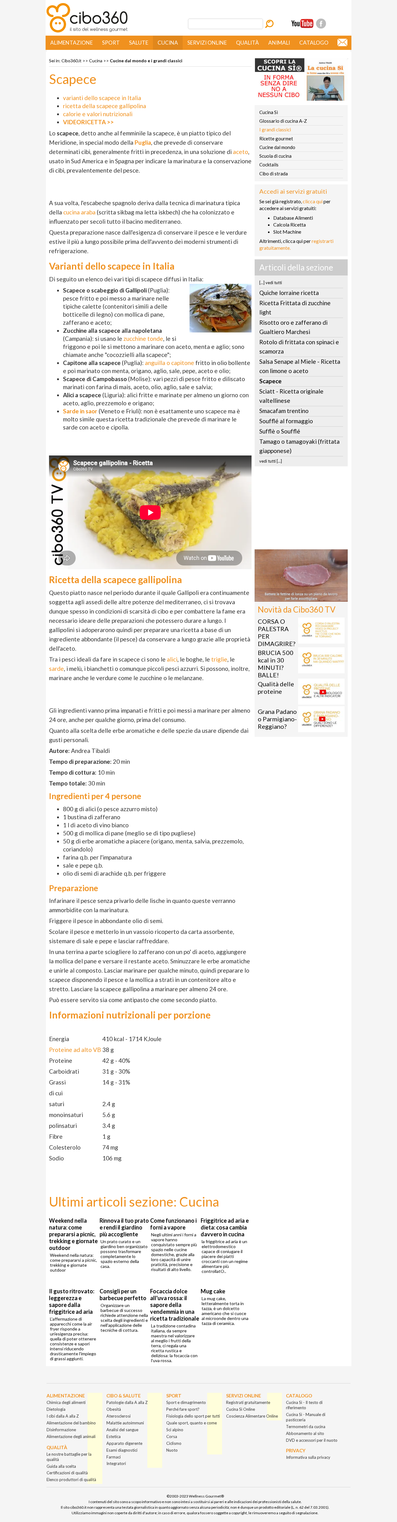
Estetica (113, 1436)
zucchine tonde (143, 338)
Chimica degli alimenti (66, 1402)
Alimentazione (71, 42)
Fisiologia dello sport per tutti (193, 1416)
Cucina (168, 42)
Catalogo (313, 42)
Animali (279, 42)
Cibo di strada (273, 173)
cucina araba (79, 212)
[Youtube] (302, 24)
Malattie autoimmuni (125, 1422)
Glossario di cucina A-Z (283, 121)
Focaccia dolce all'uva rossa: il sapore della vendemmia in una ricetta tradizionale (174, 1305)
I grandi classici (275, 129)
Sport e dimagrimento (186, 1402)
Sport (111, 42)
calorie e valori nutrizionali (97, 113)
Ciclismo (173, 1443)
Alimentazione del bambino (71, 1422)
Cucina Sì (268, 112)
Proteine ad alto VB (75, 1049)
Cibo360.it (71, 60)
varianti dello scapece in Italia (102, 97)
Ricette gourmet (276, 138)
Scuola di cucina (275, 156)
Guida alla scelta (61, 1466)
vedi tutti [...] (270, 461)
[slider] (294, 596)
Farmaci (113, 1456)
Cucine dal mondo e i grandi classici (146, 60)
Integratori (116, 1463)
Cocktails (269, 164)
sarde (56, 668)
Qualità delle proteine (276, 687)
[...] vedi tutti (270, 282)
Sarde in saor (80, 411)
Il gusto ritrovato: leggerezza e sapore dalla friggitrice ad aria (71, 1301)
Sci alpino (174, 1429)
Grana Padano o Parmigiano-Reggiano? (277, 719)
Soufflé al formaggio (286, 420)
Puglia (143, 142)
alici (172, 659)
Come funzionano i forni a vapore (173, 1224)
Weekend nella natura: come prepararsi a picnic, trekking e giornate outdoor (73, 1234)
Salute (138, 42)
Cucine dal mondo (277, 147)
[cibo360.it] (87, 31)
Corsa (171, 1436)
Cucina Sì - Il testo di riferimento (304, 1405)
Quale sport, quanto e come (191, 1422)
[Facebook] (321, 24)
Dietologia (56, 1409)
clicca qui (313, 201)
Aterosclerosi (118, 1416)
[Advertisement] (301, 509)
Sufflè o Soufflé (279, 431)
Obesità (113, 1409)
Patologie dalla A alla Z (127, 1402)
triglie (219, 659)
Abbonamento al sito (305, 1433)
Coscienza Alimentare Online (252, 1416)
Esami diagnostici (121, 1450)
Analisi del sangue (122, 1429)
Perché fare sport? (182, 1409)
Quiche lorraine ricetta (289, 292)
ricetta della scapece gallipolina (104, 105)
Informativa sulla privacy (308, 1457)
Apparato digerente (124, 1443)
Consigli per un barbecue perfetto (123, 1294)
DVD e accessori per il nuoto (311, 1440)
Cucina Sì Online (240, 1409)
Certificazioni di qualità (67, 1472)
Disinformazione (61, 1429)
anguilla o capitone (169, 362)
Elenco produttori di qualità (71, 1479)
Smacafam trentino (284, 410)
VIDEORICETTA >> (88, 121)
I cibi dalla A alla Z (63, 1416)
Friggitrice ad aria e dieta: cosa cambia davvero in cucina (225, 1227)
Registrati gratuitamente (248, 1402)
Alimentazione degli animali (71, 1436)
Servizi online (207, 42)
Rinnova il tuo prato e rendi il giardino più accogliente (124, 1227)
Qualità (247, 42)
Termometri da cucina (305, 1426)
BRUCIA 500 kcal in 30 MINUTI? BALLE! (275, 664)
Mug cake (213, 1291)
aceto (240, 151)
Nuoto (172, 1450)
